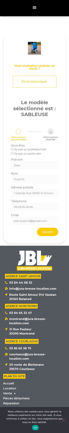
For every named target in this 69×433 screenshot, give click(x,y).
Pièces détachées (16, 398)
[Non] (63, 419)
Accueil (8, 383)
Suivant (47, 232)
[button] (35, 7)
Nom (14, 173)
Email (15, 215)
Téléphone (19, 201)
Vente (7, 393)
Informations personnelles (18, 138)
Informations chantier (50, 138)
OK (35, 427)
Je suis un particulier (27, 153)
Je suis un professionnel (30, 149)
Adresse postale (22, 187)
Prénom (17, 159)
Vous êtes (18, 145)
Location (9, 388)
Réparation (11, 403)
